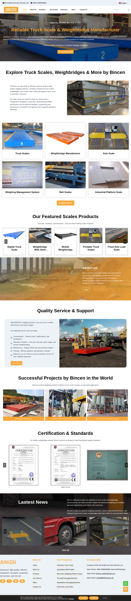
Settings (104, 598)
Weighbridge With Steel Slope (14, 248)
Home (25, 9)
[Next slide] (125, 241)
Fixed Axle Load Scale (91, 248)
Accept (83, 598)
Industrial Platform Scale (108, 192)
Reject (94, 598)
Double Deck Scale (117, 248)
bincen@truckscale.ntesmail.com (111, 565)
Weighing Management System (22, 192)
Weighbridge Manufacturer (65, 153)
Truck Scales (22, 153)
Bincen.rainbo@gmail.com (105, 574)
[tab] (61, 487)
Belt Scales (65, 192)
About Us (33, 9)
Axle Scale (108, 153)
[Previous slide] (5, 241)
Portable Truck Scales (65, 248)
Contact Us (83, 9)
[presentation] (22, 136)
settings (71, 599)
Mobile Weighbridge (40, 248)
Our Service (54, 9)
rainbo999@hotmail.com (105, 578)
